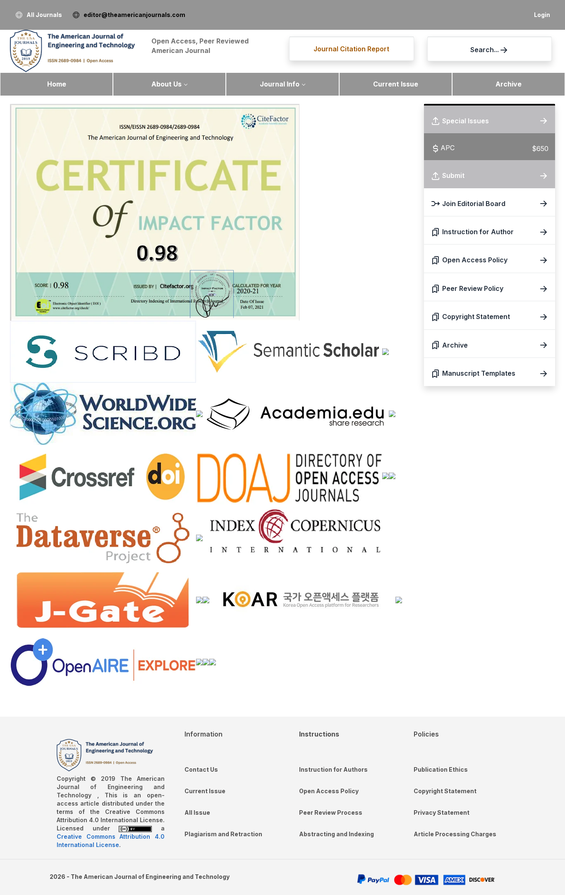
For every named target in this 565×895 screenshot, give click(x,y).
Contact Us (201, 769)
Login (542, 14)
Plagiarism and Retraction (223, 833)
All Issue (197, 812)
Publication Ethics (441, 769)
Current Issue (395, 84)
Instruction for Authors (333, 769)
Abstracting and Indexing (336, 833)
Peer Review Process (330, 812)
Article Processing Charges (455, 833)
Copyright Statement (445, 790)
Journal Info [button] (279, 84)
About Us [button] (166, 84)
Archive (509, 84)
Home (56, 84)
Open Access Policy (329, 790)
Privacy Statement (441, 812)
